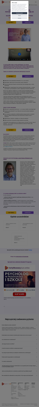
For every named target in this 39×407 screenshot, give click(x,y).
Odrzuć (19, 15)
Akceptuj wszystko (19, 13)
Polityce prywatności (23, 10)
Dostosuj (19, 18)
